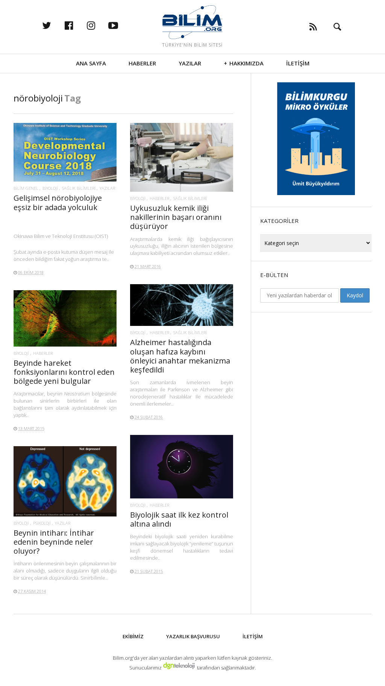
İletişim (297, 63)
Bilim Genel (26, 188)
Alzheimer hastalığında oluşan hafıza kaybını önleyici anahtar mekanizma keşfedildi (180, 356)
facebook (76, 25)
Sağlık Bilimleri (78, 188)
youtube (121, 25)
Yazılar (190, 63)
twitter (54, 25)
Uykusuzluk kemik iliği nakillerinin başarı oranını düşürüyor (175, 217)
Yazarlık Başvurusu (193, 636)
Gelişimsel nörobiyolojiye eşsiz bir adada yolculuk (58, 202)
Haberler (142, 63)
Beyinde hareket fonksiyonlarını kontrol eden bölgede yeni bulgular (64, 372)
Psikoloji (42, 523)
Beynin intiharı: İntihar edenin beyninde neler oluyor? (54, 542)
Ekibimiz (133, 636)
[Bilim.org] (192, 22)
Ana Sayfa (91, 63)
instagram (99, 25)
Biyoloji (50, 188)
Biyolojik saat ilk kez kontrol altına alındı (179, 519)
